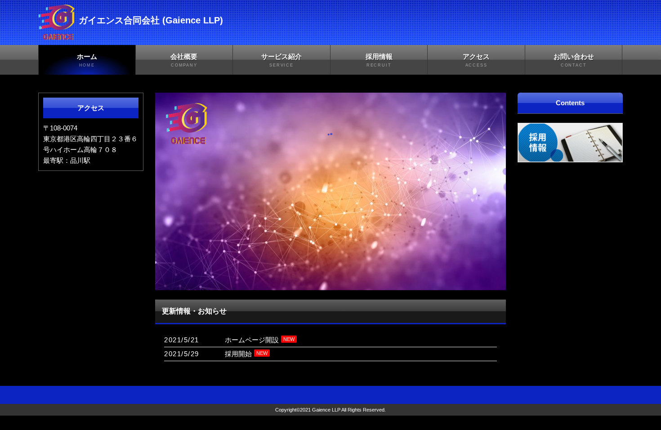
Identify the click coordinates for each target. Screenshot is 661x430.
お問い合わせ (574, 60)
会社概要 (183, 60)
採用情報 (379, 60)
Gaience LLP (326, 409)
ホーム (87, 60)
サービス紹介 (281, 60)
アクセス (476, 60)
